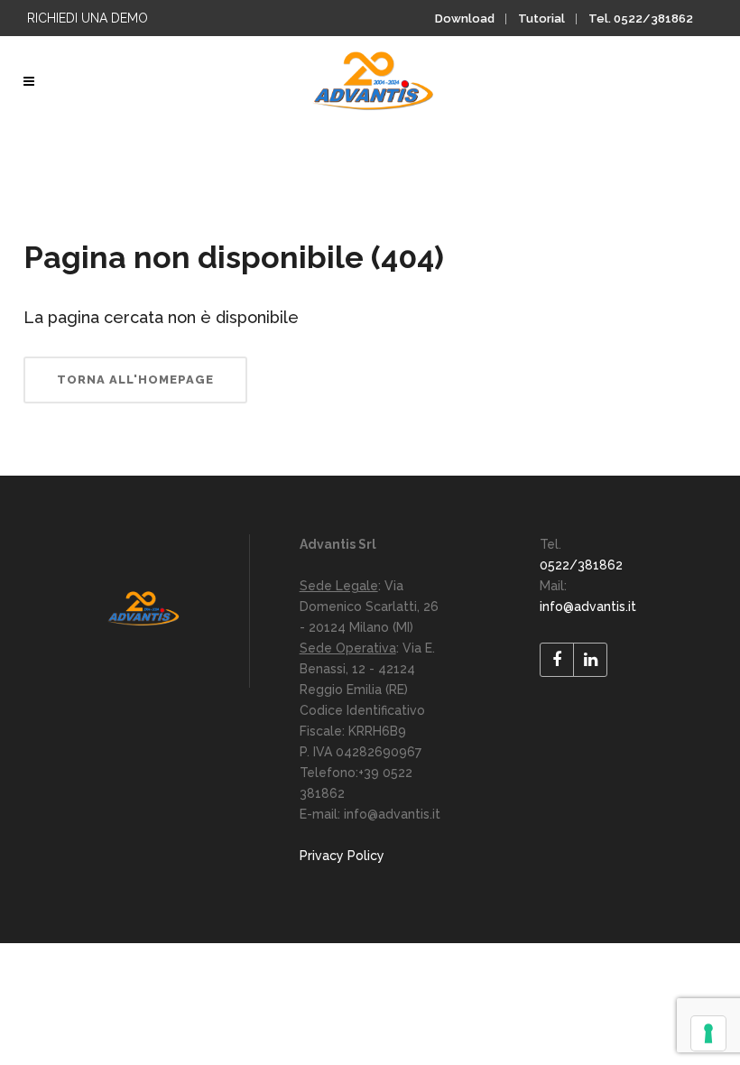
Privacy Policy (342, 855)
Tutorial (541, 18)
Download (465, 18)
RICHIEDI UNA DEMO (87, 18)
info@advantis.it (588, 606)
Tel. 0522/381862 (640, 18)
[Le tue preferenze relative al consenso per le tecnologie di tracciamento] (708, 1033)
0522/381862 (581, 565)
